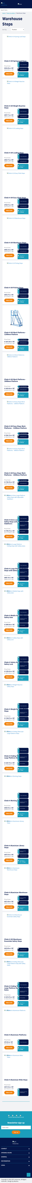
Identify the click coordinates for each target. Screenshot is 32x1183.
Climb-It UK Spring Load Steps (15, 61)
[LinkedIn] (18, 1117)
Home (3, 13)
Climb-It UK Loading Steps (14, 153)
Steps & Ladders (11, 13)
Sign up (16, 1132)
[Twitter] (14, 1117)
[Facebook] (10, 1117)
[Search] (29, 10)
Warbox (16, 1181)
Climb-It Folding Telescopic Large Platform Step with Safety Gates (16, 988)
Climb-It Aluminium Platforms (15, 1035)
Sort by (4, 29)
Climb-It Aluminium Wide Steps (15, 1080)
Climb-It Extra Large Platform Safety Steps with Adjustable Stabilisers (15, 522)
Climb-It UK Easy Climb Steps (15, 198)
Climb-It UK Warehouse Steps (15, 243)
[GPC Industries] (4, 4)
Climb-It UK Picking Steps (13, 288)
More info (9, 74)
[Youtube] (22, 1117)
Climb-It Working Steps (13, 801)
